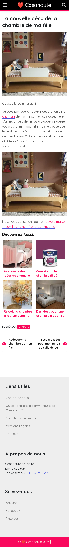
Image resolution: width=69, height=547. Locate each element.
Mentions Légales (18, 426)
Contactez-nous (17, 398)
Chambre (24, 326)
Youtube (11, 503)
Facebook (13, 511)
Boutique (12, 434)
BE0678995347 (38, 473)
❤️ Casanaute (34, 5)
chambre (8, 116)
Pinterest (12, 518)
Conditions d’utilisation (22, 418)
